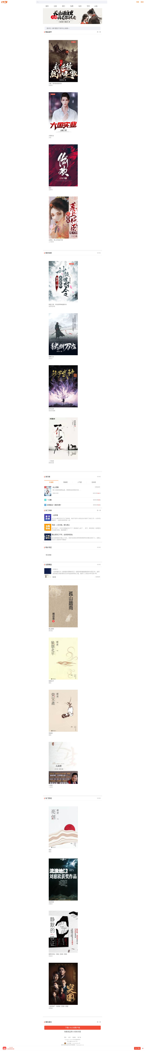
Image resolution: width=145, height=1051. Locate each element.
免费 (71, 6)
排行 (63, 6)
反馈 (69, 1037)
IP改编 (96, 6)
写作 (88, 6)
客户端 (79, 1037)
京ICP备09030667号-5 (72, 1041)
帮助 (65, 1037)
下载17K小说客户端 (72, 1028)
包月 (80, 6)
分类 (55, 6)
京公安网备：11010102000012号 (73, 1043)
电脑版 (74, 1037)
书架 (137, 2)
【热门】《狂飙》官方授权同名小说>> (57, 28)
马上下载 (137, 1048)
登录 (142, 2)
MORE (99, 253)
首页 (47, 6)
